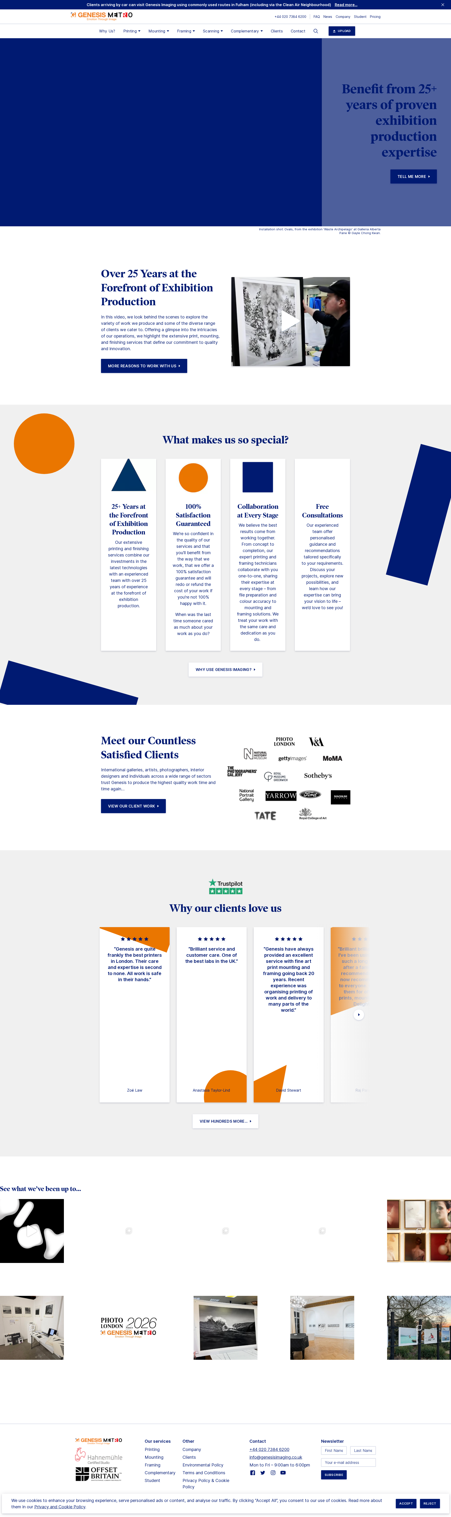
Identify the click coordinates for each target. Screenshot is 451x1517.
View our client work (131, 806)
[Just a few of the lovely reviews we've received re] (225, 1231)
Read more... (346, 4)
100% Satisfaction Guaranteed (193, 515)
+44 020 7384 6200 (290, 17)
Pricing (375, 17)
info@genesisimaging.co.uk (275, 1457)
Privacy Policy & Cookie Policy (206, 1483)
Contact (298, 31)
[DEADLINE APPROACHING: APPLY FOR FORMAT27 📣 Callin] (32, 1231)
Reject (430, 1503)
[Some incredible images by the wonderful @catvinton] (419, 1328)
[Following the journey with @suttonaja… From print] (225, 1328)
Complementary (245, 31)
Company (343, 17)
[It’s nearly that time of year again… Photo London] (129, 1328)
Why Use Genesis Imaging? (224, 669)
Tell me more (411, 176)
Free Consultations (322, 510)
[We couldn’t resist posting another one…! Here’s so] (322, 1231)
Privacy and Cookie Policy (59, 1506)
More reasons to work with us (142, 366)
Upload (344, 31)
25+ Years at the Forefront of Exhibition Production (128, 519)
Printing (130, 31)
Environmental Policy (203, 1464)
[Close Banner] (442, 4)
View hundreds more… (224, 1121)
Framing (184, 31)
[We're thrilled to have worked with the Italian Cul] (322, 1328)
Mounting (156, 31)
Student (360, 17)
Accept (406, 1503)
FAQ (317, 17)
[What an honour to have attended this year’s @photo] (419, 1231)
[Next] (359, 1014)
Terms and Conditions (204, 1472)
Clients (277, 31)
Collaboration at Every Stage (257, 510)
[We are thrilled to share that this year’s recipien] (32, 1328)
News (327, 17)
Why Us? (107, 31)
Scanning (211, 31)
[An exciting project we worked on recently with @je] (129, 1231)
